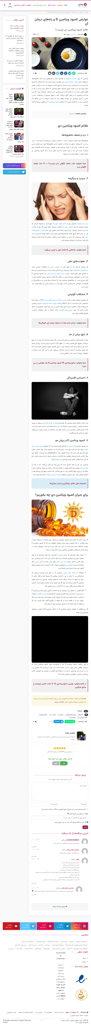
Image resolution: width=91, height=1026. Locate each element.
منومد (84, 962)
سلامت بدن (52, 715)
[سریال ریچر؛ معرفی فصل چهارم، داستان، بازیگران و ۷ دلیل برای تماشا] (19, 111)
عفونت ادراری (54, 267)
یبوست (44, 303)
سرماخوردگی (84, 270)
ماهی (58, 561)
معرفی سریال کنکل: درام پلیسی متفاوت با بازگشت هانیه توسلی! (16, 50)
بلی (64, 763)
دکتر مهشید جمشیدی (81, 942)
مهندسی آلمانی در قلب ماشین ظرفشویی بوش (17, 27)
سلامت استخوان (71, 78)
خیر (56, 763)
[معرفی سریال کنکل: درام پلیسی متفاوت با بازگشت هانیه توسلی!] (19, 97)
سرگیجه (79, 223)
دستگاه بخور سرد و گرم (28, 942)
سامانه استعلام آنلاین (53, 942)
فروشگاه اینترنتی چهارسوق (80, 949)
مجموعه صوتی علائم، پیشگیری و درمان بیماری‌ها (68, 483)
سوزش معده (52, 303)
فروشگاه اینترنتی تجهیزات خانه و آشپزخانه (76, 945)
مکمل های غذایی (69, 573)
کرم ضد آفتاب (41, 594)
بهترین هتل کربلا (40, 942)
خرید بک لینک (32, 945)
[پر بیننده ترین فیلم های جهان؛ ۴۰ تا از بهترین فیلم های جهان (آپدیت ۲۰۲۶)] (19, 123)
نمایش (72, 114)
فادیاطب (69, 949)
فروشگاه (83, 1012)
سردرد (86, 223)
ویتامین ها (73, 718)
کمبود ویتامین (43, 715)
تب (64, 343)
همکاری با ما (48, 1012)
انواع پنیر (69, 565)
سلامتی (60, 5)
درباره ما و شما (58, 1012)
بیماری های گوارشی (66, 310)
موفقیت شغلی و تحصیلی (22, 5)
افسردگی (60, 426)
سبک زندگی (52, 5)
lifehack (80, 711)
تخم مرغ (64, 561)
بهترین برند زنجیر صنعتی (58, 949)
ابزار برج (11, 949)
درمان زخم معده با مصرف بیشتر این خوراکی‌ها (57, 323)
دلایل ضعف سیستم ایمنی (56, 273)
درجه (84, 958)
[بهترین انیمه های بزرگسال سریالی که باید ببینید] (19, 136)
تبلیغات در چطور (71, 1012)
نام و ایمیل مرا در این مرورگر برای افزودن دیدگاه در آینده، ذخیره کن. (63, 809)
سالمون (41, 561)
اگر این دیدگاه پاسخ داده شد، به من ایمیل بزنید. (70, 822)
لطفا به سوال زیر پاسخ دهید (78, 814)
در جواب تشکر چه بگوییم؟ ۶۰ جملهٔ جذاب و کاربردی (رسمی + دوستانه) (15, 38)
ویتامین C (84, 468)
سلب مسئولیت (11, 1012)
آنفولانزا (75, 270)
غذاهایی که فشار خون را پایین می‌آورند (60, 250)
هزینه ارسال (64, 942)
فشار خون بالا (66, 227)
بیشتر (10, 6)
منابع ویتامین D (61, 555)
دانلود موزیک (46, 949)
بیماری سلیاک (62, 300)
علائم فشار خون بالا (59, 223)
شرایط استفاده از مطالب (25, 1012)
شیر (75, 92)
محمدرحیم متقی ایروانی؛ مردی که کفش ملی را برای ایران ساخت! (16, 73)
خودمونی (71, 942)
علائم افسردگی (47, 423)
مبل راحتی (47, 945)
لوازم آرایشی (38, 949)
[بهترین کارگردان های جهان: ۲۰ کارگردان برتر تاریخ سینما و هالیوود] (19, 148)
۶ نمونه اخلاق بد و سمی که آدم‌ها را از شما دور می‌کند (15, 62)
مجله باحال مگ (29, 949)
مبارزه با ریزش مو (55, 474)
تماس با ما (38, 1012)
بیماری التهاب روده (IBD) (48, 300)
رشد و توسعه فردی (39, 5)
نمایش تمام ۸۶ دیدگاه (59, 907)
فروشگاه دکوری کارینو (57, 945)
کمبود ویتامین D (53, 102)
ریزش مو (69, 446)
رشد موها (59, 459)
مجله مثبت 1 (18, 949)
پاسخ (33, 847)
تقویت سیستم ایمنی (71, 82)
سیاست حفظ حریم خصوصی (79, 1015)
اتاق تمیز (40, 945)
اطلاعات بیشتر (59, 702)
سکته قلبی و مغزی (42, 230)
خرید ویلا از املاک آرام (20, 945)
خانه (65, 5)
